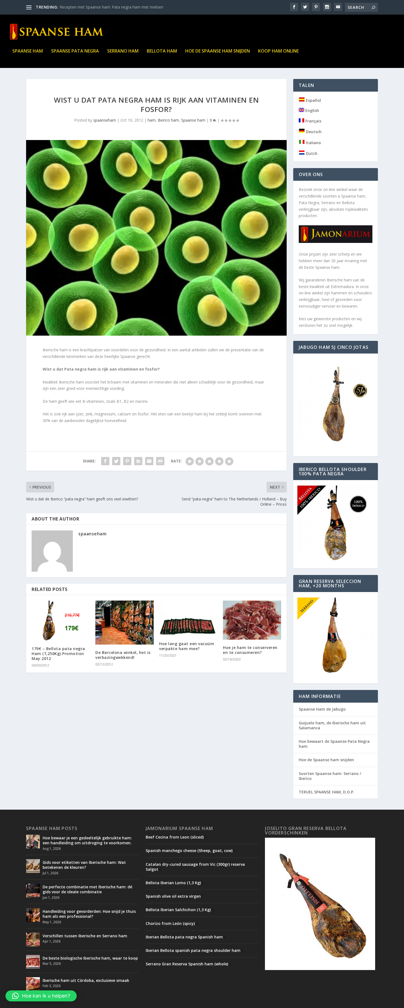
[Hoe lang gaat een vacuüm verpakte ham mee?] (188, 618)
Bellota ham (162, 51)
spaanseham (104, 120)
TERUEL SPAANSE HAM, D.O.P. (326, 792)
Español (313, 100)
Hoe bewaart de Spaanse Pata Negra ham (334, 744)
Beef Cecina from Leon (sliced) (175, 837)
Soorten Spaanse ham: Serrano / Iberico (330, 776)
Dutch (311, 153)
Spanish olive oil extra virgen (173, 896)
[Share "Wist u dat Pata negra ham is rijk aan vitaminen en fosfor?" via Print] (160, 461)
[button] (41, 995)
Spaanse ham (27, 51)
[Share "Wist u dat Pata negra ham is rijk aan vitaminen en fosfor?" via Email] (149, 461)
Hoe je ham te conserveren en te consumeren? (250, 650)
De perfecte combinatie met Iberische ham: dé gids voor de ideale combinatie (87, 889)
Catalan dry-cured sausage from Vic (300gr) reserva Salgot (195, 867)
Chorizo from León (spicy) (170, 923)
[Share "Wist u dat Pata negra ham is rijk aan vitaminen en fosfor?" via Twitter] (116, 461)
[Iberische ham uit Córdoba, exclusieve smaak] (33, 984)
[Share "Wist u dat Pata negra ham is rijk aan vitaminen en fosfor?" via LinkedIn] (138, 461)
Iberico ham (168, 120)
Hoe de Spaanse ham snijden (217, 51)
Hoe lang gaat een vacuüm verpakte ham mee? (186, 646)
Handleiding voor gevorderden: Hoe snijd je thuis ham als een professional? (89, 914)
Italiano (313, 142)
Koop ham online (278, 51)
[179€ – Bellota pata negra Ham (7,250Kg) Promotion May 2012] (61, 620)
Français (312, 121)
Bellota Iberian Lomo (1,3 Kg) (173, 882)
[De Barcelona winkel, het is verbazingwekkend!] (124, 623)
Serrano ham (123, 51)
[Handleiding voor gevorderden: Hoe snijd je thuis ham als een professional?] (33, 915)
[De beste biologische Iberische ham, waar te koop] (33, 962)
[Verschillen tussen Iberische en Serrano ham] (33, 939)
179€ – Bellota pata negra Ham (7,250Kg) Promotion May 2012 (58, 653)
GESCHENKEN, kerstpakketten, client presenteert (103, 7)
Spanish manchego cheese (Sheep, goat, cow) (189, 850)
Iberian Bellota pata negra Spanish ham (184, 936)
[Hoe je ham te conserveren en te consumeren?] (252, 620)
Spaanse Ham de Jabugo (322, 709)
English (311, 110)
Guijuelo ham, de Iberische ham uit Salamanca (332, 725)
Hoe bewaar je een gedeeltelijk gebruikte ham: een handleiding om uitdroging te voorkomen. (87, 840)
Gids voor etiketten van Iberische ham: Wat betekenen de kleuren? (84, 865)
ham (152, 120)
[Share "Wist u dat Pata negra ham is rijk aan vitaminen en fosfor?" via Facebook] (105, 461)
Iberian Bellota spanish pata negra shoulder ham (193, 950)
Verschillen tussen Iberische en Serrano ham (85, 935)
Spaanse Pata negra (75, 51)
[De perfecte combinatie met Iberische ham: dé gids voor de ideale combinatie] (33, 890)
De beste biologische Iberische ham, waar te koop (90, 958)
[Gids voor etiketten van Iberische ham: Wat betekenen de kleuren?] (33, 866)
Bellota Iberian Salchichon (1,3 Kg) (178, 909)
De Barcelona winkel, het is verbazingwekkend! (123, 655)
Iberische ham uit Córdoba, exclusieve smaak (86, 980)
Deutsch (313, 131)
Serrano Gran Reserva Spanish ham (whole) (187, 963)
